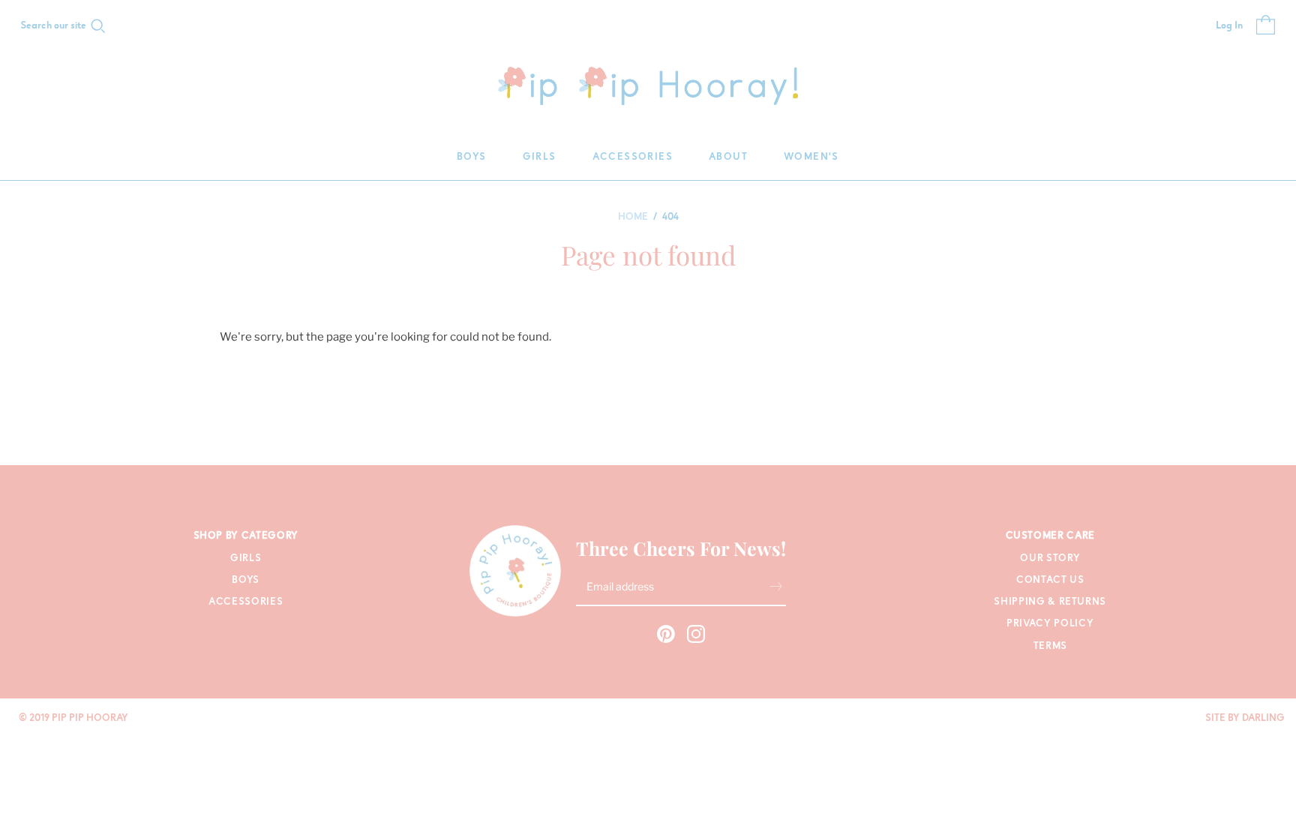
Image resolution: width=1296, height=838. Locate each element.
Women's (811, 157)
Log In (1229, 26)
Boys (472, 157)
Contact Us (1050, 580)
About (728, 157)
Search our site (53, 26)
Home (633, 217)
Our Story (1050, 558)
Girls (539, 157)
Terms (1050, 646)
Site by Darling (1245, 718)
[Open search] (98, 26)
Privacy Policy (1050, 624)
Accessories (632, 157)
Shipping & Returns (1050, 602)
